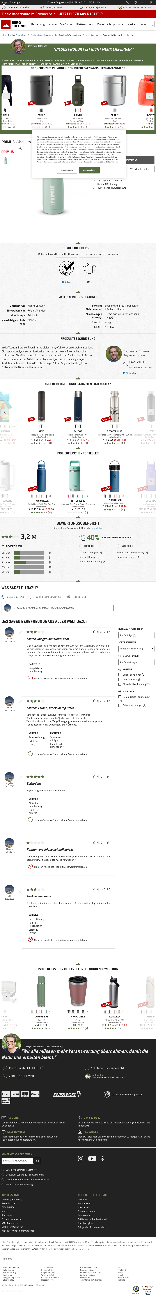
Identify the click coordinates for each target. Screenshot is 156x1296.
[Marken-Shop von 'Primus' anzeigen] (9, 151)
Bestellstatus (8, 1203)
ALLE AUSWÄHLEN (89, 170)
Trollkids (121, 1279)
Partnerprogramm (87, 1211)
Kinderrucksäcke (87, 1275)
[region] (79, 154)
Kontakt (6, 1211)
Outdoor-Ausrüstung (17, 35)
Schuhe (52, 24)
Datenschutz (14, 1223)
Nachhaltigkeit (85, 1223)
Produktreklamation (12, 1219)
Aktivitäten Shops (11, 1267)
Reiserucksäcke (87, 1270)
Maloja (120, 1272)
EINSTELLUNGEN (67, 170)
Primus (8, 142)
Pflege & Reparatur (11, 1277)
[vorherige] (6, 96)
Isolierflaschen (92, 35)
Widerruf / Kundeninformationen (18, 1230)
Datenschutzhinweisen (108, 162)
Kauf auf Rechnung (107, 184)
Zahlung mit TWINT (54, 7)
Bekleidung (38, 24)
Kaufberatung (9, 1272)
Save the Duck (124, 1277)
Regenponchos (48, 1272)
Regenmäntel (47, 1270)
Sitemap (39, 1285)
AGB (4, 1223)
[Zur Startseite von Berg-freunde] (15, 24)
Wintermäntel (47, 1275)
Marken (132, 24)
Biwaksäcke (85, 1277)
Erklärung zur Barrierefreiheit (93, 1219)
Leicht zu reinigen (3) (91, 552)
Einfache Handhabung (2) (93, 561)
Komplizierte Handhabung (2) (132, 552)
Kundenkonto (85, 1203)
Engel (120, 1275)
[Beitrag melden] (108, 632)
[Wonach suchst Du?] (151, 24)
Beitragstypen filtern (130, 629)
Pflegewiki (83, 1227)
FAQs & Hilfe (8, 1207)
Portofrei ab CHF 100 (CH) (18, 7)
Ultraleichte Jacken (50, 1277)
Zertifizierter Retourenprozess (127, 1094)
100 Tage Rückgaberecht (95, 7)
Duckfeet (122, 1270)
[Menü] (153, 1285)
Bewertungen (130, 656)
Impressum (84, 1215)
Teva (120, 1267)
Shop (4, 2)
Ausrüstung (66, 24)
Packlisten (7, 1275)
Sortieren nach (127, 642)
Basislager (15, 2)
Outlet (143, 24)
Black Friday (8, 1279)
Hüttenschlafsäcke (88, 1267)
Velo (91, 24)
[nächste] (149, 96)
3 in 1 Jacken (47, 1267)
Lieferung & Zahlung (12, 1199)
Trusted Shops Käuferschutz (111, 187)
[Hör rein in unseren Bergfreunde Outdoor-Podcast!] (105, 1159)
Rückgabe (7, 1215)
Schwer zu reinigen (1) (128, 557)
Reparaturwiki (97, 1227)
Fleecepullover (47, 1279)
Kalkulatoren (8, 1270)
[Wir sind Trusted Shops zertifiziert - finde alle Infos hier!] (88, 1077)
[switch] (148, 1293)
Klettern (81, 24)
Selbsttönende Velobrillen (91, 1279)
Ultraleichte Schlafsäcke (90, 1272)
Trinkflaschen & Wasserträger (68, 35)
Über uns (82, 1199)
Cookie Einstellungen (12, 1227)
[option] (53, 181)
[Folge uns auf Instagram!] (83, 1159)
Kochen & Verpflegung (41, 35)
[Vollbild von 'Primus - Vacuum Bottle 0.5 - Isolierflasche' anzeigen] (21, 149)
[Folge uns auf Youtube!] (94, 1159)
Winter (100, 24)
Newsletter (83, 1207)
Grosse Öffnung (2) (89, 557)
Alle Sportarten (115, 24)
